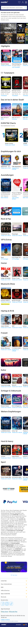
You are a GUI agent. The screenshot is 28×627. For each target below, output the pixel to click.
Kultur (3, 370)
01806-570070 (5, 620)
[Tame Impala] (8, 28)
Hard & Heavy (7, 441)
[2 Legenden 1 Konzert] (21, 38)
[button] (14, 575)
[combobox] (12, 7)
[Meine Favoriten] (19, 2)
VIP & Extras (6, 239)
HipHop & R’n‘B (7, 311)
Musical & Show (8, 284)
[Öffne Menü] (26, 2)
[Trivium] (8, 38)
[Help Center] (14, 567)
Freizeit (4, 333)
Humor (4, 263)
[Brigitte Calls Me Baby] (21, 28)
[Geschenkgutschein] (11, 211)
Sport (3, 462)
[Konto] (23, 2)
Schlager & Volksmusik (11, 391)
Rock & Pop (6, 219)
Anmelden (18, 624)
